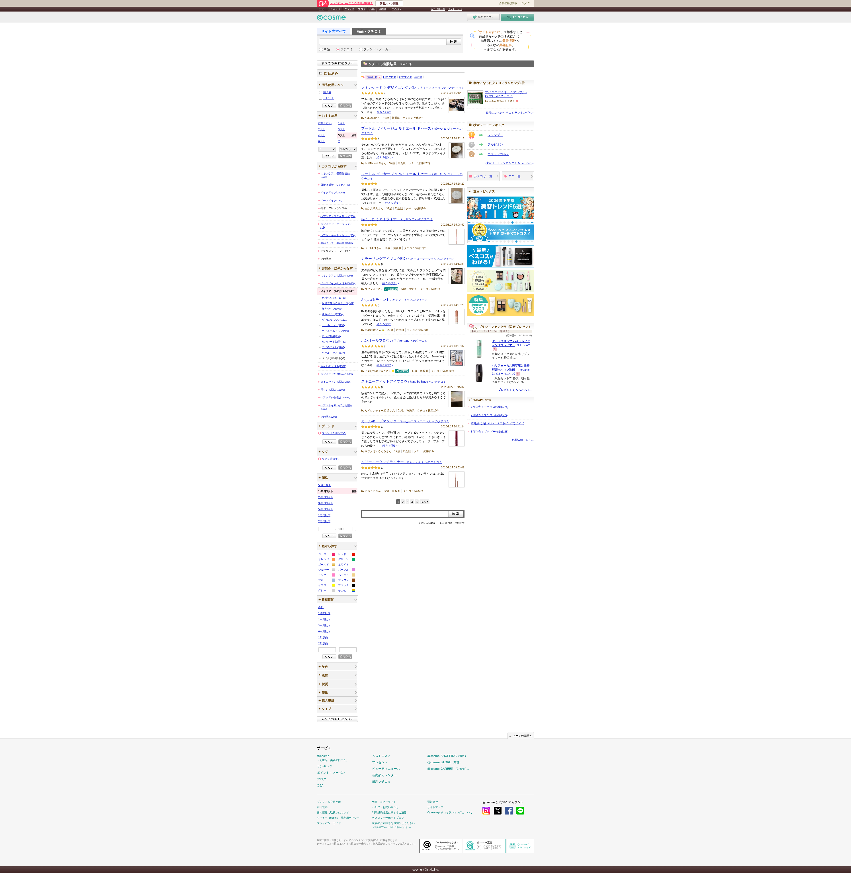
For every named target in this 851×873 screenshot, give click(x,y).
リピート (328, 98)
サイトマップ (435, 807)
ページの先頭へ (522, 735)
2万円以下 (324, 521)
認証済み (337, 73)
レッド (346, 555)
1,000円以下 (337, 491)
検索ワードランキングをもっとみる (509, 163)
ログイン (526, 3)
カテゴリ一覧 (438, 9)
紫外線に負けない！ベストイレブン (497, 423)
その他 (328, 416)
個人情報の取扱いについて (333, 812)
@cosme (333, 758)
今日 (321, 607)
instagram (486, 811)
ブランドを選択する (334, 433)
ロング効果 (331, 336)
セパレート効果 (334, 341)
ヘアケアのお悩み (335, 397)
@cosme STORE (444, 762)
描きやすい (333, 308)
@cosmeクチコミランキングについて (449, 812)
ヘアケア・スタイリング (337, 216)
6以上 (321, 141)
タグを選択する (331, 458)
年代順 (418, 77)
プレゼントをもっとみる (514, 390)
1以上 (341, 123)
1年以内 (323, 637)
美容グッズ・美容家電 (336, 243)
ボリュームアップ (335, 330)
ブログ (361, 9)
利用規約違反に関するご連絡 (389, 812)
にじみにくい (333, 347)
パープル (346, 570)
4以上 (321, 135)
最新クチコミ (381, 781)
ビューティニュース (386, 768)
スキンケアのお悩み (336, 275)
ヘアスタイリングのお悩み (336, 407)
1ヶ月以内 (324, 619)
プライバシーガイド (329, 823)
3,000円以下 (325, 503)
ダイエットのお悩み (335, 381)
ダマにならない (334, 319)
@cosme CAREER (449, 768)
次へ (423, 502)
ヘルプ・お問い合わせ (385, 807)
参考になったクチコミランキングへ (509, 112)
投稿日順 (372, 77)
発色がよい (333, 314)
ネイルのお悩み (333, 366)
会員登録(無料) (508, 3)
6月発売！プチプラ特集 (489, 431)
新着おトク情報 (389, 3)
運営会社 (432, 801)
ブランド (349, 9)
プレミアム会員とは (329, 801)
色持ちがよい (334, 297)
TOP (321, 9)
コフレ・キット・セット (337, 235)
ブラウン (346, 581)
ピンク (326, 575)
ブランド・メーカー (377, 49)
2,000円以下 (325, 497)
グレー (326, 591)
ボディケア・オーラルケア (336, 225)
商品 (327, 49)
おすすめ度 (405, 77)
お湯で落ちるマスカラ (338, 303)
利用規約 (322, 807)
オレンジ (326, 560)
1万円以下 (324, 515)
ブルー (326, 581)
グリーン (346, 560)
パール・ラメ (333, 352)
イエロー (326, 586)
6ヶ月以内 (324, 631)
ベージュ (346, 575)
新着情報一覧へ (521, 440)
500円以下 (324, 485)
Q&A (372, 9)
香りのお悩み (332, 389)
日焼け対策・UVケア (335, 184)
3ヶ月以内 (324, 625)
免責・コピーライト (384, 801)
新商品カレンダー (384, 775)
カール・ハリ (333, 325)
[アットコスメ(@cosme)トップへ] (331, 18)
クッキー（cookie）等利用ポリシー (338, 817)
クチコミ (346, 49)
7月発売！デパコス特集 (489, 407)
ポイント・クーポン (331, 772)
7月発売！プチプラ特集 (489, 415)
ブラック (346, 586)
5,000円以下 (325, 509)
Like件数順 (389, 77)
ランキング (334, 9)
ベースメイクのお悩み (337, 283)
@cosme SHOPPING (447, 756)
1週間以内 (324, 613)
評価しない (325, 123)
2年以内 (323, 643)
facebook (509, 811)
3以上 (341, 129)
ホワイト (346, 565)
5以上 (347, 135)
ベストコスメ (455, 9)
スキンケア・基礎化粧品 (335, 175)
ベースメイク (331, 200)
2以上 (321, 129)
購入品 (327, 92)
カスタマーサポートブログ (388, 817)
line (520, 811)
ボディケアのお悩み (336, 374)
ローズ (326, 555)
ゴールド (326, 565)
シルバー (326, 570)
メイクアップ (332, 192)
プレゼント (380, 762)
